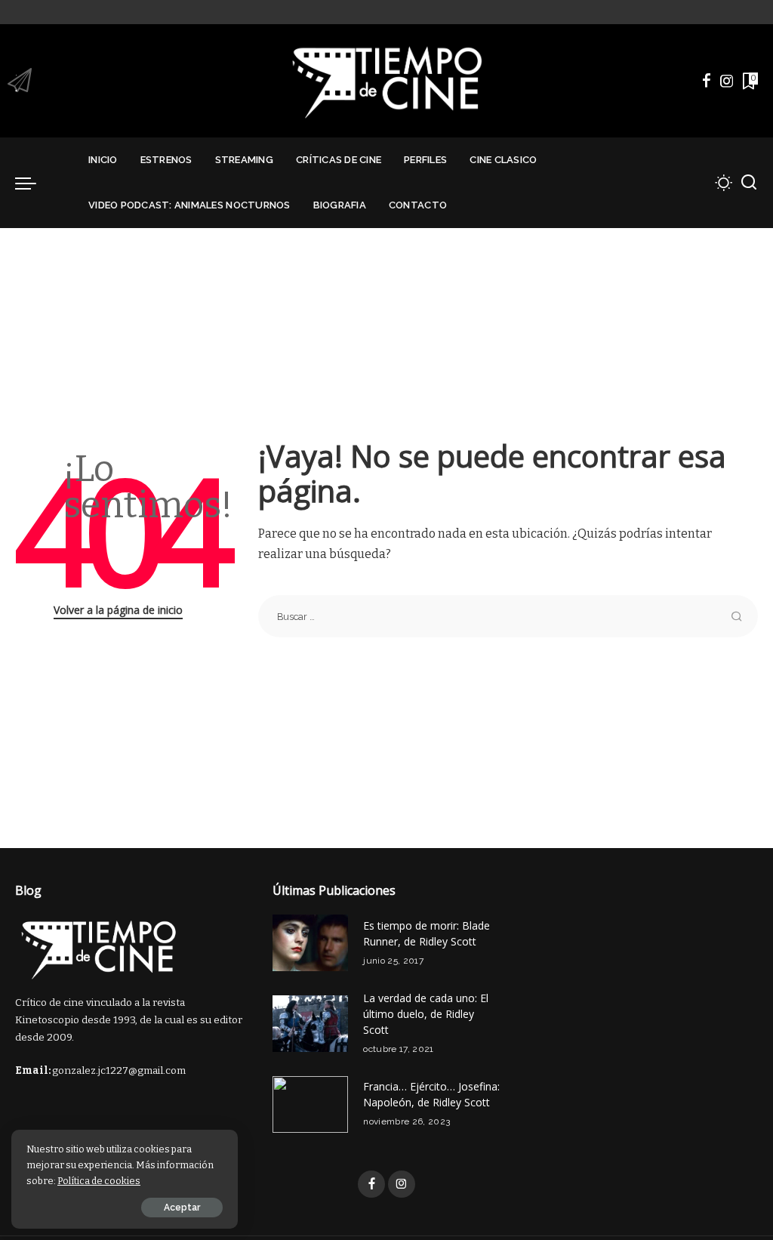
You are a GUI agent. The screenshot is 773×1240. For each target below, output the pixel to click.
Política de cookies (98, 1180)
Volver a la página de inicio (118, 610)
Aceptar (182, 1207)
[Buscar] (749, 182)
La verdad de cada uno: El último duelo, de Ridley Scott (425, 1014)
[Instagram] (727, 81)
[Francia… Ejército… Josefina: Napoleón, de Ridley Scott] (310, 1104)
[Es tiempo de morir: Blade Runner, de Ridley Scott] (310, 943)
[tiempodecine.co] (386, 80)
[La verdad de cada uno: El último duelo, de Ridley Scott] (310, 1023)
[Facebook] (706, 81)
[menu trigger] (33, 182)
